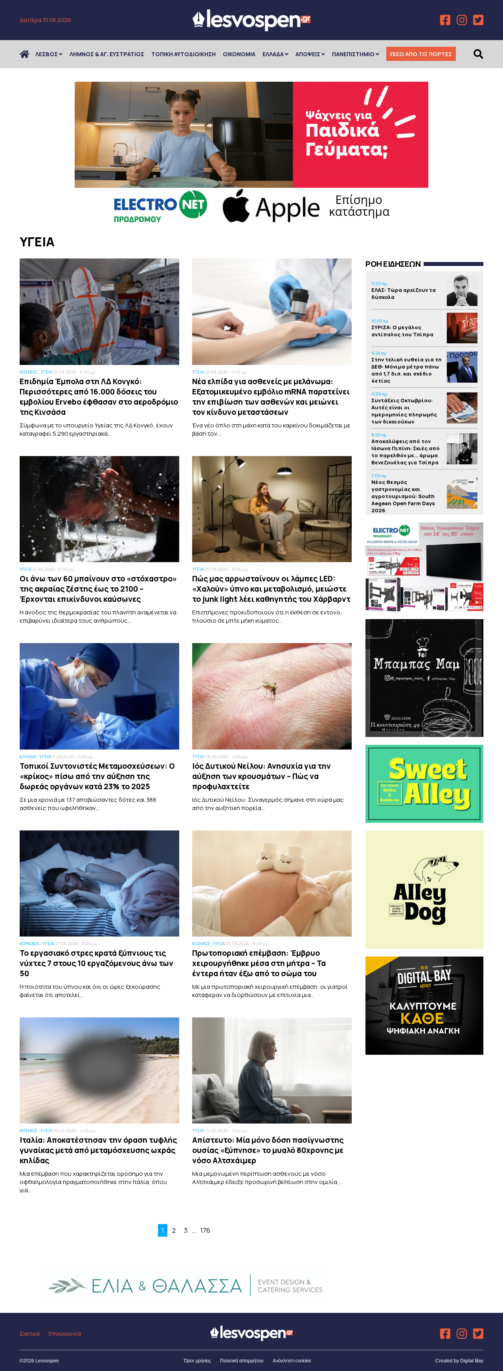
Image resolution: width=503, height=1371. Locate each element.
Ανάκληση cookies (292, 1360)
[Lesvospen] (251, 28)
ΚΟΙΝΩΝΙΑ (29, 943)
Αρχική (29, 54)
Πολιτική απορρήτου (242, 1361)
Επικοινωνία (65, 1333)
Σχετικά (30, 1333)
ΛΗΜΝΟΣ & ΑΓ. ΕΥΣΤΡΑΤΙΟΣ (107, 54)
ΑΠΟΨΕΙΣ (308, 54)
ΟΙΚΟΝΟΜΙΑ (239, 54)
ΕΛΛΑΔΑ (273, 54)
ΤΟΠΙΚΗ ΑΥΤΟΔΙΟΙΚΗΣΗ (183, 54)
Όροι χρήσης (197, 1361)
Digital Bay (471, 1361)
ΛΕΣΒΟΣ (46, 54)
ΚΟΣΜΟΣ (28, 372)
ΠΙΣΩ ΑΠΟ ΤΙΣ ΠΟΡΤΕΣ (421, 54)
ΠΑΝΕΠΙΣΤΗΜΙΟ (353, 54)
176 (205, 1230)
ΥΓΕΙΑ (46, 372)
